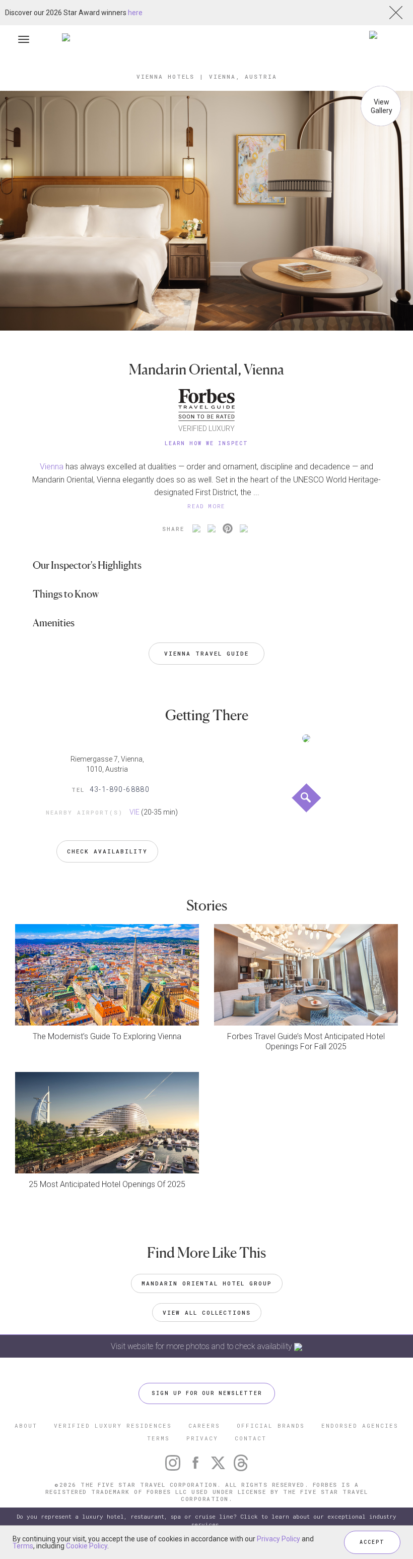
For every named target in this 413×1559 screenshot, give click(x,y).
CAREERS (204, 1425)
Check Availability (107, 851)
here (135, 13)
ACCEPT (372, 1542)
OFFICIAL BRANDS (271, 1425)
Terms (23, 1546)
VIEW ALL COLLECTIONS (207, 1312)
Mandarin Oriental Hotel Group (207, 1283)
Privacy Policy (278, 1539)
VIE (134, 812)
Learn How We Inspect (206, 443)
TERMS (158, 1438)
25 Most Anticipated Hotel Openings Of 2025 (107, 1184)
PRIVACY (202, 1438)
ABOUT (26, 1425)
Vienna (51, 466)
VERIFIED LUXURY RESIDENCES (113, 1425)
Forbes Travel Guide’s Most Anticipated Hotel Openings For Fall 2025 (306, 1041)
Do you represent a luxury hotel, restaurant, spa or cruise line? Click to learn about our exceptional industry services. (206, 1520)
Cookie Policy (86, 1546)
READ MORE (206, 506)
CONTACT (250, 1438)
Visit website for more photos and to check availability (202, 1346)
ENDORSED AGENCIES (359, 1425)
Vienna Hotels (165, 76)
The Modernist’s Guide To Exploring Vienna (107, 1036)
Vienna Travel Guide (206, 653)
